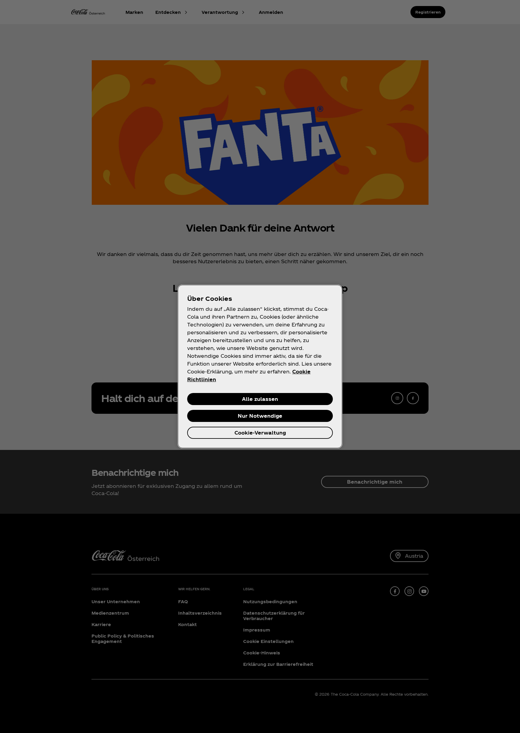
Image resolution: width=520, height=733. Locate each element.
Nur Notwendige (260, 416)
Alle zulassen (260, 399)
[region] (260, 366)
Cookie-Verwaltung (260, 432)
